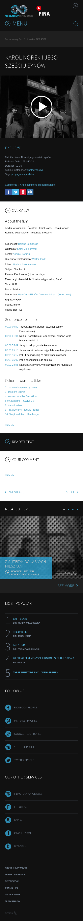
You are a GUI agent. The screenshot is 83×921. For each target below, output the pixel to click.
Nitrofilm (20, 846)
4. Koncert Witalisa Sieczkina (21, 396)
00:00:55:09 (11, 345)
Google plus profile (27, 734)
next (70, 491)
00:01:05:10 (11, 350)
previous (16, 491)
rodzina (30, 174)
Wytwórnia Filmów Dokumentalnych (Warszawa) (44, 294)
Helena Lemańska (28, 244)
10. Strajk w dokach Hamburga (22, 414)
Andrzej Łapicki (21, 254)
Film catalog (12, 901)
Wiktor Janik (39, 259)
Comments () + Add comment (21, 184)
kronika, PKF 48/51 (36, 39)
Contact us (11, 888)
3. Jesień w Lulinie (15, 392)
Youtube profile (25, 747)
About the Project (16, 868)
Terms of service (15, 874)
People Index (12, 894)
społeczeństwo (35, 170)
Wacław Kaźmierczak (24, 264)
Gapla (18, 820)
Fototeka (20, 807)
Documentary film (13, 39)
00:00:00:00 (11, 326)
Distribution (12, 881)
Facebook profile (25, 707)
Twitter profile (24, 760)
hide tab (9, 425)
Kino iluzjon (22, 833)
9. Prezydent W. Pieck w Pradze (22, 409)
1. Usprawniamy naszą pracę (21, 387)
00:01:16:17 (11, 355)
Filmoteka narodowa (28, 793)
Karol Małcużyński (27, 249)
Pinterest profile (25, 720)
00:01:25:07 (11, 360)
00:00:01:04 (11, 336)
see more (65, 585)
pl (75, 6)
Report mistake (46, 184)
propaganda (18, 174)
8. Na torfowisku (14, 405)
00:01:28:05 (11, 364)
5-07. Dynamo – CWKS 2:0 (19, 400)
